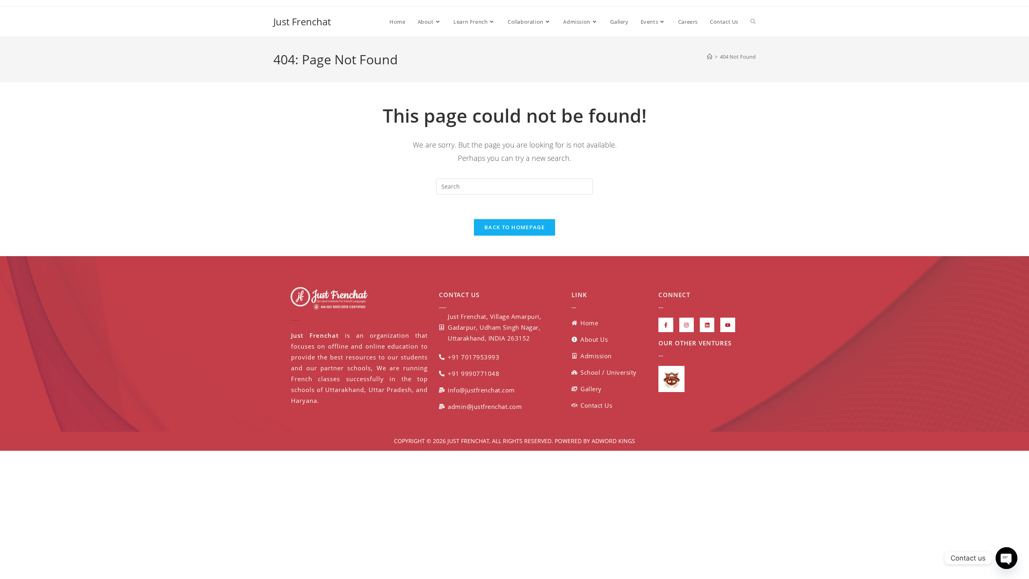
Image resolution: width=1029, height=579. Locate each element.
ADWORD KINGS (612, 441)
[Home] (709, 56)
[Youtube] (727, 325)
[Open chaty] (1006, 558)
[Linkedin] (707, 325)
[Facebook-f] (665, 325)
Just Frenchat (302, 21)
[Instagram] (686, 325)
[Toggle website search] (753, 22)
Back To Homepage (514, 227)
